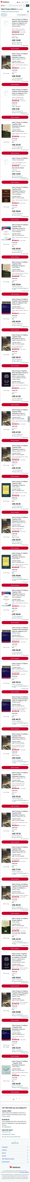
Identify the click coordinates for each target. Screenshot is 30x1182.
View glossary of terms (8, 1134)
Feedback (28, 419)
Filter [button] (4, 14)
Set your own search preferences (11, 1136)
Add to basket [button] (15, 48)
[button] (24, 45)
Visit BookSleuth (6, 1127)
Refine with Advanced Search (10, 11)
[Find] (27, 5)
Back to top (15, 1143)
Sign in (23, 2)
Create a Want (6, 1116)
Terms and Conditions (24, 1172)
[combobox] (17, 5)
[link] (28, 11)
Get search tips (6, 1132)
